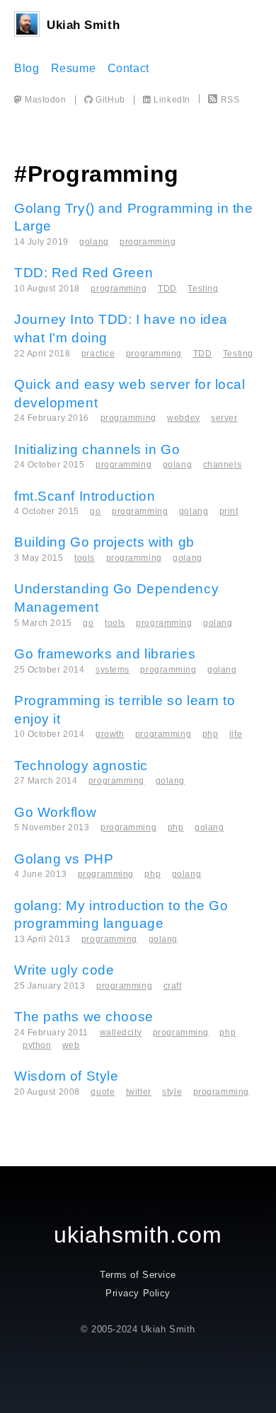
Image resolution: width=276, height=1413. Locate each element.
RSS (230, 100)
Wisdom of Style (66, 1076)
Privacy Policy (138, 1293)
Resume (73, 68)
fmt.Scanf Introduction (84, 496)
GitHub (109, 100)
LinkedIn (170, 100)
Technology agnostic (81, 765)
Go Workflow (55, 812)
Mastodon (45, 100)
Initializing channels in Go (97, 449)
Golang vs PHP (63, 858)
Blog (26, 68)
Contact (128, 68)
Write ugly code (64, 970)
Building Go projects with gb (104, 542)
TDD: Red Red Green (83, 272)
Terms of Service (138, 1274)
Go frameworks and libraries (104, 653)
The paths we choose (84, 1016)
